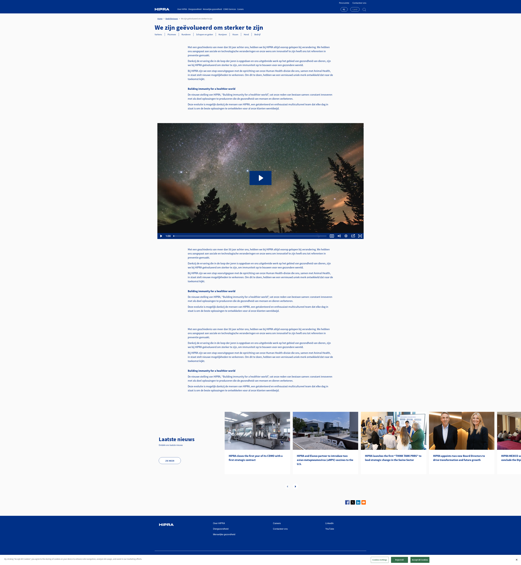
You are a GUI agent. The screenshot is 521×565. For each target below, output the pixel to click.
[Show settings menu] (346, 236)
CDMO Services (229, 9)
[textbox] (355, 9)
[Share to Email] (363, 502)
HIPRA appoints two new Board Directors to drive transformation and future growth (459, 458)
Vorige (287, 486)
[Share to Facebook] (347, 502)
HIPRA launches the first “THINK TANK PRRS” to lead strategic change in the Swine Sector (393, 458)
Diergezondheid (194, 9)
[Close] (517, 560)
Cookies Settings (379, 559)
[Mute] (338, 236)
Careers (240, 9)
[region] (260, 560)
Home (159, 18)
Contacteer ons (359, 2)
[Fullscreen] (360, 236)
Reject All (399, 559)
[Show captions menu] (331, 236)
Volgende (295, 486)
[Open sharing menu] (353, 236)
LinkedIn (329, 523)
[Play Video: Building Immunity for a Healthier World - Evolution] (261, 178)
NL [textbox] (344, 9)
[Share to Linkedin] (358, 502)
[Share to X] (353, 502)
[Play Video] (160, 236)
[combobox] (344, 9)
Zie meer (169, 460)
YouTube (329, 528)
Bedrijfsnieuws (172, 18)
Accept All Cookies (420, 559)
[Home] (165, 9)
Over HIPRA (182, 9)
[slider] (250, 236)
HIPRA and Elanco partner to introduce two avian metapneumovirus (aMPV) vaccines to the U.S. (325, 460)
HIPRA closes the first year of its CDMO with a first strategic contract (256, 458)
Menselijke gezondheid (212, 9)
